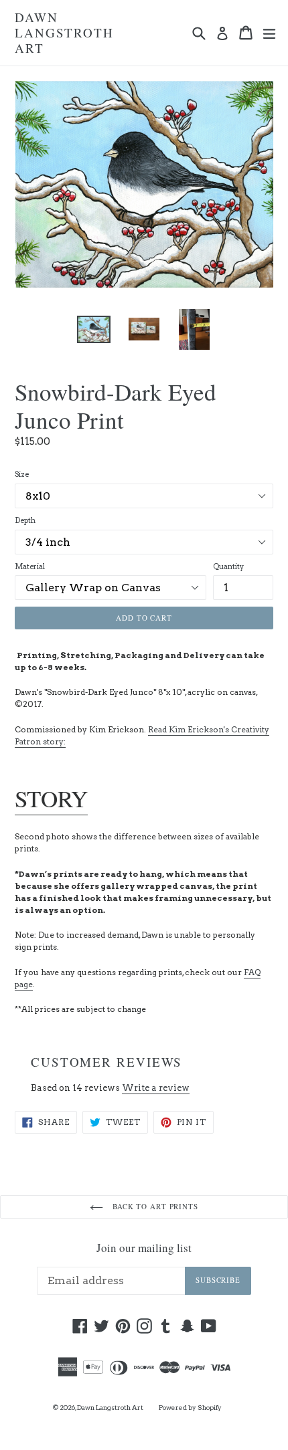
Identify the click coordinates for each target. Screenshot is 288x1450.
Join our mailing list (144, 1248)
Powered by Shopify (190, 1407)
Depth (25, 520)
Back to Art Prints (154, 1206)
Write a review (156, 1088)
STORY (51, 798)
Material (30, 566)
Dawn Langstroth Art (64, 33)
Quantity (228, 566)
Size (22, 474)
